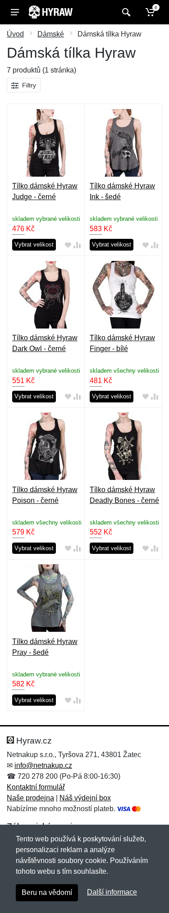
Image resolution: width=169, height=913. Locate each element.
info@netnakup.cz (43, 765)
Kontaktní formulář (36, 787)
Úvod (15, 34)
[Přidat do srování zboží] (77, 245)
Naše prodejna (30, 798)
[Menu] (15, 12)
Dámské (50, 34)
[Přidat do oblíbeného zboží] (68, 245)
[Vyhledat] (125, 12)
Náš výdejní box (85, 798)
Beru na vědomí (47, 892)
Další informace (112, 892)
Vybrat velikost (34, 244)
